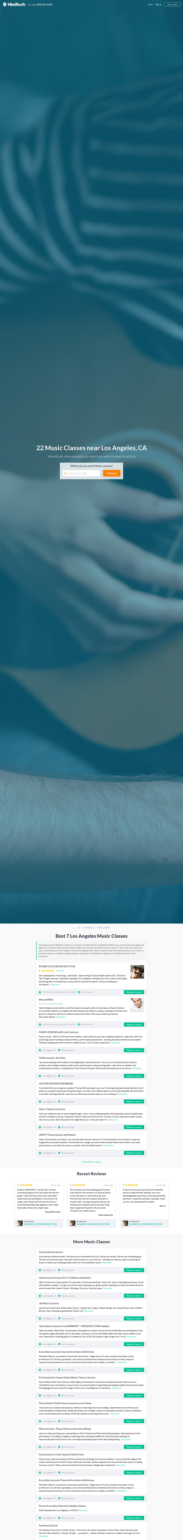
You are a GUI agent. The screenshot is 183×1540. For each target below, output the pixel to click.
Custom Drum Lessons (51, 1252)
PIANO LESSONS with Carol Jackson (58, 1032)
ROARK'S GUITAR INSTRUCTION (57, 966)
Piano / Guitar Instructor (52, 1109)
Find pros (112, 473)
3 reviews (60, 971)
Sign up (159, 4)
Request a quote (134, 992)
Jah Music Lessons (49, 1303)
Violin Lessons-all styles (52, 1058)
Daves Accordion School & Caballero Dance (62, 1506)
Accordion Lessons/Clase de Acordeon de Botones (66, 1352)
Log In (150, 4)
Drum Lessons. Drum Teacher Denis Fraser (61, 1455)
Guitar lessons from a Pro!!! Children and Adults (65, 1278)
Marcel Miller (46, 1000)
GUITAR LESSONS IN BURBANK (56, 1083)
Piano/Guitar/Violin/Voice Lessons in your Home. (65, 1403)
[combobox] (81, 473)
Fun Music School (48, 1525)
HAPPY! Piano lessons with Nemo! (57, 1135)
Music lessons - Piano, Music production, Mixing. (65, 1429)
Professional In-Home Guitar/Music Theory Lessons (67, 1377)
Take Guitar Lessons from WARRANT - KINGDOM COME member (74, 1326)
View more (55, 985)
